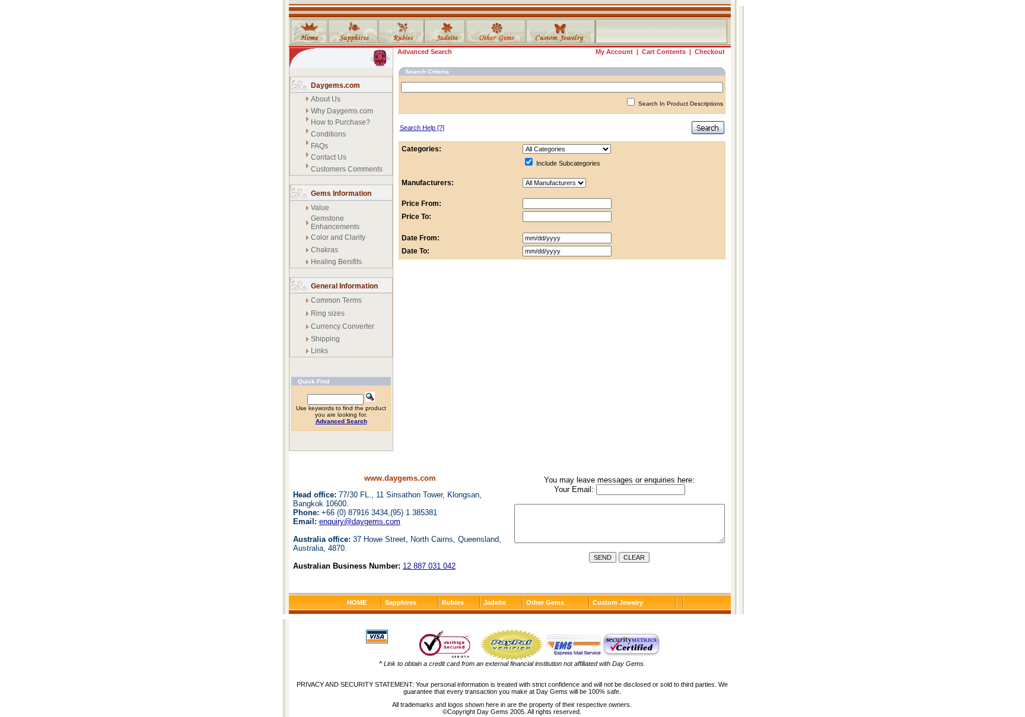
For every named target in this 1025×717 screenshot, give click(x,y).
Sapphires (400, 602)
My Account (614, 51)
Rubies (453, 602)
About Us (325, 99)
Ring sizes (328, 313)
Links (319, 351)
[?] (422, 127)
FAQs (319, 146)
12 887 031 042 (429, 565)
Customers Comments (347, 169)
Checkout (710, 51)
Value (320, 208)
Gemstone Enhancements (335, 222)
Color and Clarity (338, 237)
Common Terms (336, 300)
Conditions (328, 134)
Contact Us (328, 157)
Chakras (324, 250)
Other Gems (545, 602)
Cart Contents (664, 51)
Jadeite (494, 602)
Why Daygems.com (342, 111)
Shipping (325, 339)
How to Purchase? (340, 122)
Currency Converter (342, 326)
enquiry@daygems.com (359, 521)
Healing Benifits (336, 262)
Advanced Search (424, 51)
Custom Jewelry (618, 602)
